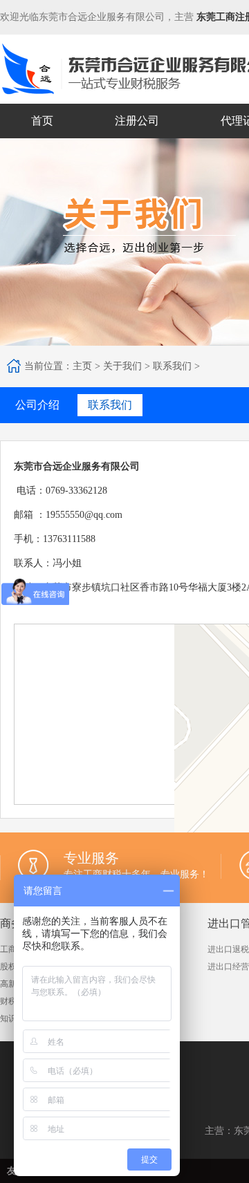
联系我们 (172, 366)
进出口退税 (228, 949)
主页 (82, 366)
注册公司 (137, 121)
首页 (42, 121)
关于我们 (122, 366)
